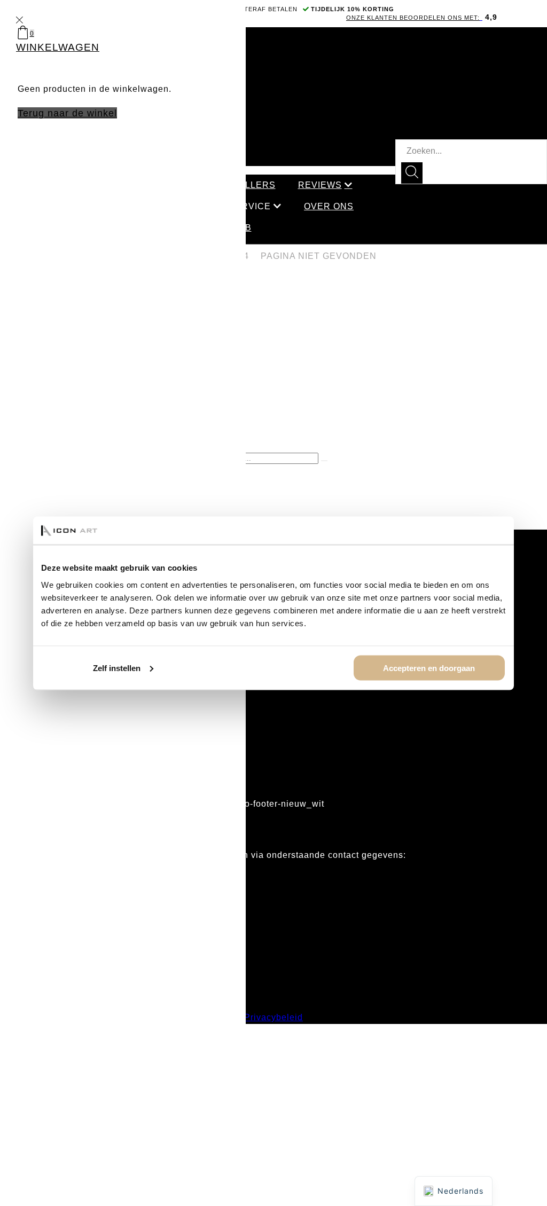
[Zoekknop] (412, 173)
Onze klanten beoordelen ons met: (413, 17)
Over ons (329, 206)
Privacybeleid (273, 1017)
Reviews (320, 185)
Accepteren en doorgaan (429, 667)
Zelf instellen (116, 667)
